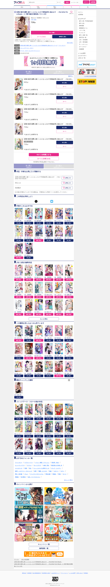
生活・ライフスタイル (34, 477)
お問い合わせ (79, 573)
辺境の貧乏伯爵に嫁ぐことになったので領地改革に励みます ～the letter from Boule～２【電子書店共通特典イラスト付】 (65, 94)
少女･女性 (33, 19)
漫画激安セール (83, 28)
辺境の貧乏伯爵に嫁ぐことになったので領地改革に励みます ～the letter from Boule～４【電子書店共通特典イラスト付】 (65, 124)
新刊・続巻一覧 (83, 35)
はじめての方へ (82, 55)
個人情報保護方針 (37, 573)
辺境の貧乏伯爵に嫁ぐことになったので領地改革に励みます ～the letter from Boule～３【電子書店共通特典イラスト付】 (65, 109)
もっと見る (44, 319)
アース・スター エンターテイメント (30, 50)
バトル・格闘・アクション (42, 462)
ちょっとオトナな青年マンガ (41, 468)
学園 (25, 468)
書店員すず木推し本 (56, 465)
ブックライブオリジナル (36, 474)
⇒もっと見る (68, 480)
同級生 (54, 474)
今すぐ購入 (52, 32)
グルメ (26, 474)
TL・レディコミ (83, 44)
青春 (59, 474)
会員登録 (93, 2)
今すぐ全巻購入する (44, 155)
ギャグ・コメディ (56, 468)
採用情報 (29, 573)
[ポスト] (36, 201)
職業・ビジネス (43, 471)
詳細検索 (81, 49)
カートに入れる (41, 36)
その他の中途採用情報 (90, 76)
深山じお (33, 17)
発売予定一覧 (82, 37)
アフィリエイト (64, 573)
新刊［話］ (82, 23)
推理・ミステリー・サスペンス (23, 471)
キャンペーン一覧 (44, 544)
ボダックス (46, 17)
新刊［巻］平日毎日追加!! (86, 21)
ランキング (82, 32)
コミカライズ (18, 468)
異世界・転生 (55, 462)
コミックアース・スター (26, 48)
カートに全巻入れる (43, 158)
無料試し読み (62, 36)
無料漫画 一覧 (43, 548)
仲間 (35, 471)
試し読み (64, 82)
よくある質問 (81, 53)
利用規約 (86, 573)
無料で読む (38, 240)
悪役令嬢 (48, 474)
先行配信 (23, 477)
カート (64, 86)
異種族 (17, 477)
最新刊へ (70, 76)
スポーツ (56, 471)
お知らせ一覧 (81, 58)
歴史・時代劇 (18, 474)
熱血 (50, 471)
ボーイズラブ (37, 465)
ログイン (86, 2)
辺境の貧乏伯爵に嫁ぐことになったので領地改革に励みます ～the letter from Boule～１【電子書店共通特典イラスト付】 (65, 79)
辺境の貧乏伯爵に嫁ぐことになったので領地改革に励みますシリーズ (38, 45)
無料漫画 (81, 25)
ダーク (64, 474)
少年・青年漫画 (83, 42)
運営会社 (24, 573)
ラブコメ (29, 465)
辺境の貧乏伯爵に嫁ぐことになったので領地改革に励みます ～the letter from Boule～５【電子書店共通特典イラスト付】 (65, 139)
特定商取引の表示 (46, 573)
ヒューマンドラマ (20, 465)
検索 (67, 2)
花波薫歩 (39, 17)
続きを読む (70, 42)
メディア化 (82, 30)
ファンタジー (62, 45)
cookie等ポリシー (55, 573)
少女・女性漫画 (83, 39)
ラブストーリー (28, 462)
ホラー (62, 471)
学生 (30, 468)
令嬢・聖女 (46, 465)
